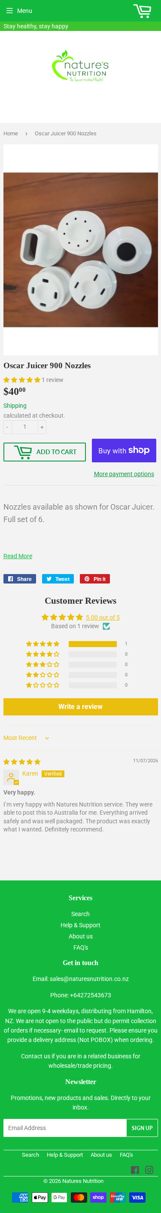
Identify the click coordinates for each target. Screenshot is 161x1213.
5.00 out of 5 (103, 617)
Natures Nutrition (82, 1181)
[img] (21, 761)
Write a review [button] (80, 707)
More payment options (124, 474)
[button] (22, 379)
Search (80, 914)
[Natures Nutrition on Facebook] (135, 1171)
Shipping (15, 405)
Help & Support (80, 925)
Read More (17, 556)
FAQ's (80, 947)
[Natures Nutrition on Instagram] (149, 1171)
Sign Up (142, 1128)
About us (81, 936)
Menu (24, 10)
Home (10, 133)
